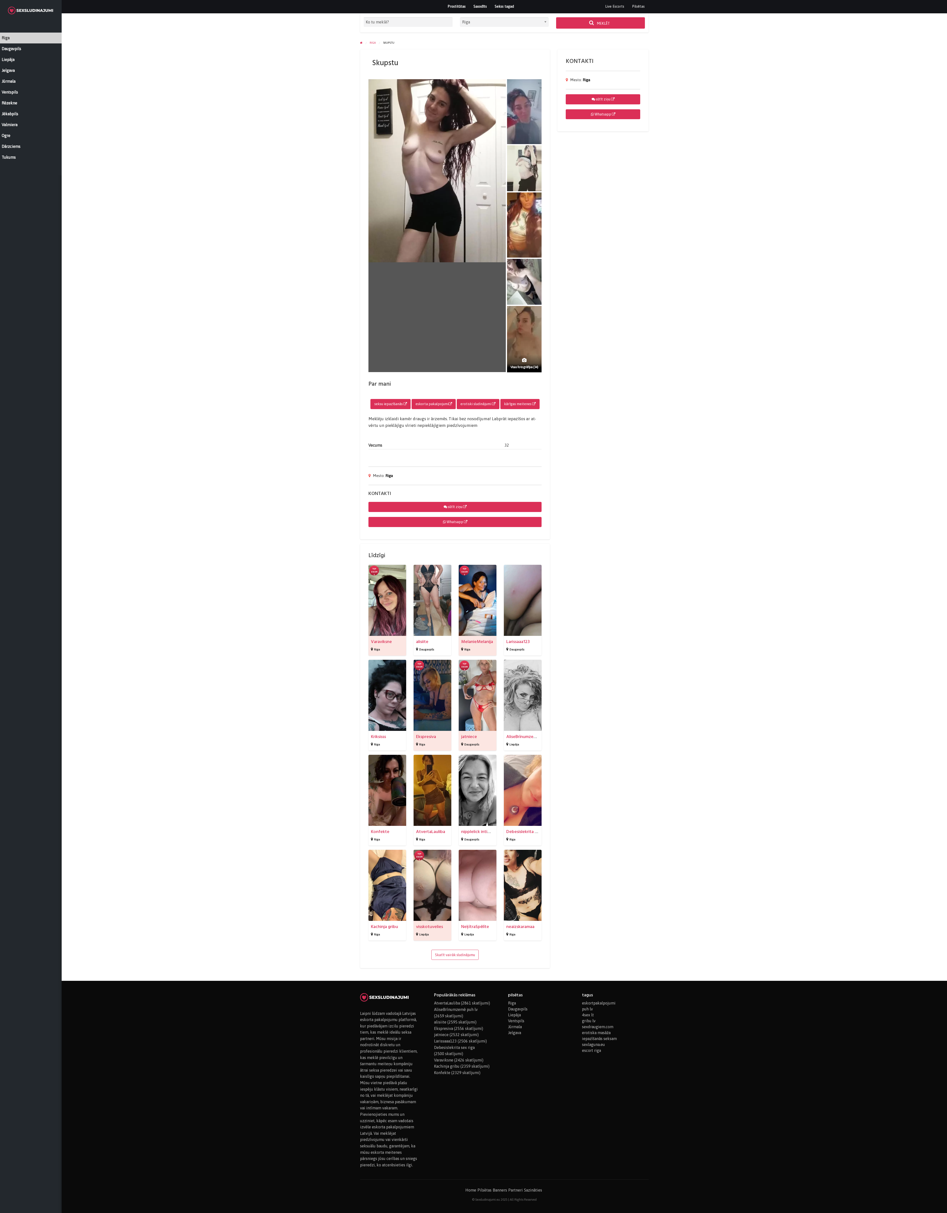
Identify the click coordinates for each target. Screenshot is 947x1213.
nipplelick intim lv (478, 831)
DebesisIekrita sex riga (527, 831)
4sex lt (588, 1015)
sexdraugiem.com (597, 1027)
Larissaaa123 (518, 641)
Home (470, 1190)
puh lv (587, 1009)
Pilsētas (638, 6)
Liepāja (514, 744)
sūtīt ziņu (455, 507)
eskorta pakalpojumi (432, 404)
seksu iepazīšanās (388, 404)
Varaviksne (381, 641)
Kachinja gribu (384, 926)
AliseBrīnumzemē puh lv (529, 736)
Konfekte (380, 831)
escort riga (591, 1050)
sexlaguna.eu (593, 1044)
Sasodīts (480, 6)
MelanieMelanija (477, 641)
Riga (389, 476)
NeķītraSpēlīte (475, 926)
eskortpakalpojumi (599, 1003)
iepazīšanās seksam (599, 1039)
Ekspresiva (426, 736)
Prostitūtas (457, 6)
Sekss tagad (504, 6)
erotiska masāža (596, 1033)
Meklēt (603, 23)
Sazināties (533, 1190)
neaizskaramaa (520, 926)
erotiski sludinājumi (476, 404)
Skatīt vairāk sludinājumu (455, 955)
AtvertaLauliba (430, 831)
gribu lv (589, 1021)
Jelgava (514, 1033)
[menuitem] (614, 6)
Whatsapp (455, 522)
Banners (500, 1190)
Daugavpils (426, 649)
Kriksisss (378, 736)
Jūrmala (515, 1027)
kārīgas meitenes (518, 404)
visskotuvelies (429, 926)
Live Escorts (614, 6)
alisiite (422, 641)
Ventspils (516, 1021)
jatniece (469, 736)
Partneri (515, 1190)
